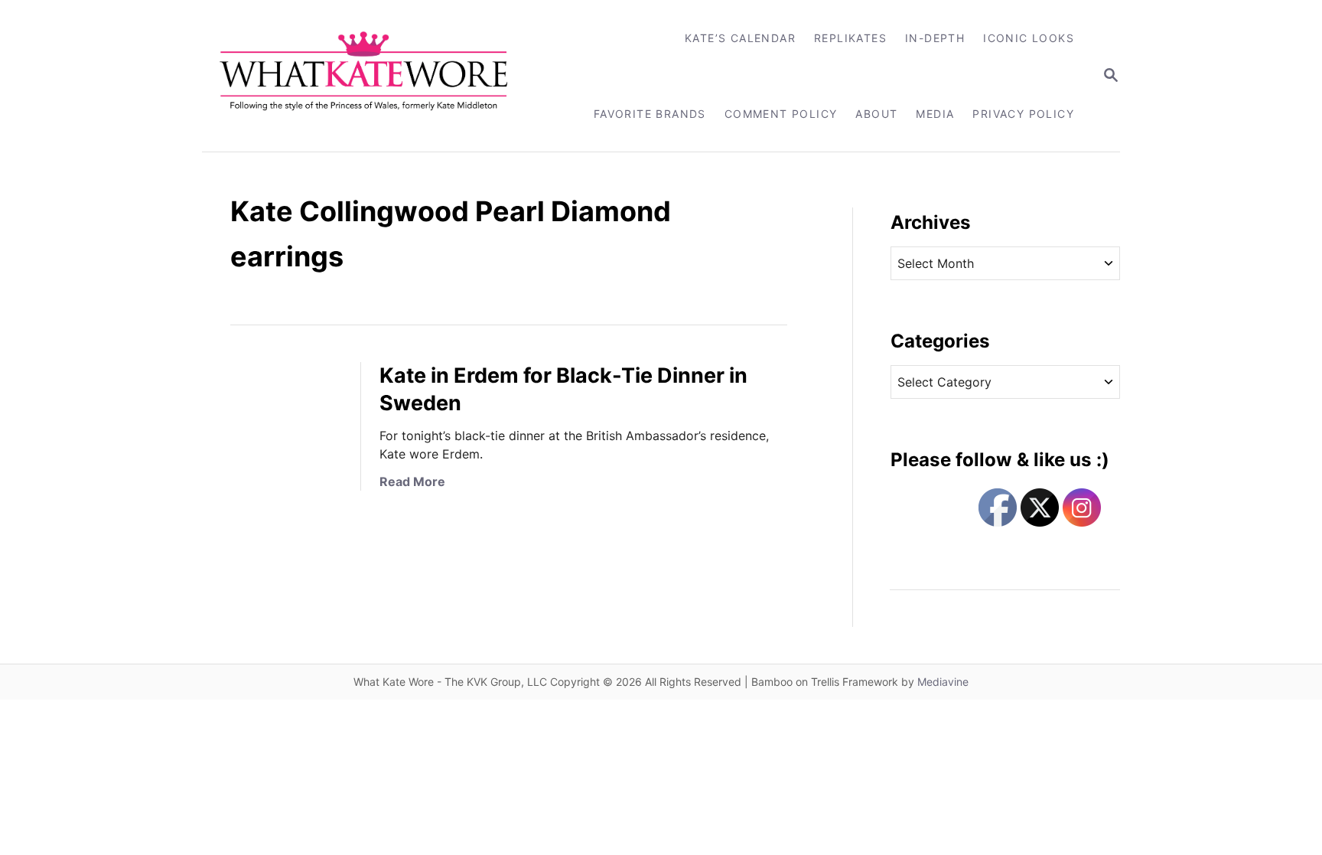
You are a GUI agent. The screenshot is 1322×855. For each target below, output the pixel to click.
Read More (412, 481)
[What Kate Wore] (373, 76)
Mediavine (943, 681)
